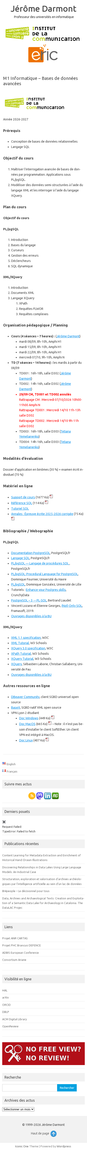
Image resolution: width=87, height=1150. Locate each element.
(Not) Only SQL (72, 605)
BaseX (15, 707)
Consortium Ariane (14, 959)
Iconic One (22, 1146)
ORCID (6, 1004)
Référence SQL (21, 503)
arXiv (5, 997)
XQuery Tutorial (22, 659)
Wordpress (64, 1146)
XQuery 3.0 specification (28, 648)
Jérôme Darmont (43, 8)
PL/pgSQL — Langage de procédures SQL (40, 563)
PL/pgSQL (18, 584)
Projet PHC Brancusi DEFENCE (21, 945)
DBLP (5, 1011)
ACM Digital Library (14, 1019)
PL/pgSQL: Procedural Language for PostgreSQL (44, 574)
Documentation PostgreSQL (30, 553)
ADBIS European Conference (20, 952)
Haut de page (40, 1133)
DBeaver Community (25, 697)
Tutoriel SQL (20, 508)
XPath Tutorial (21, 653)
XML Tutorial (20, 643)
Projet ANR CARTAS (15, 938)
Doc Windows (28, 718)
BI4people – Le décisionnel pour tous (26, 890)
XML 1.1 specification (26, 637)
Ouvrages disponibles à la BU (31, 616)
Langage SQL (20, 558)
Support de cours (23, 497)
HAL (4, 990)
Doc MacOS (27, 724)
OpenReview (10, 1026)
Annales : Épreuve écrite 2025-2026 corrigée (42, 514)
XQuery (16, 664)
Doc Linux (26, 740)
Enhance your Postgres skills (46, 590)
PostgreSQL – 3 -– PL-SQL (29, 600)
